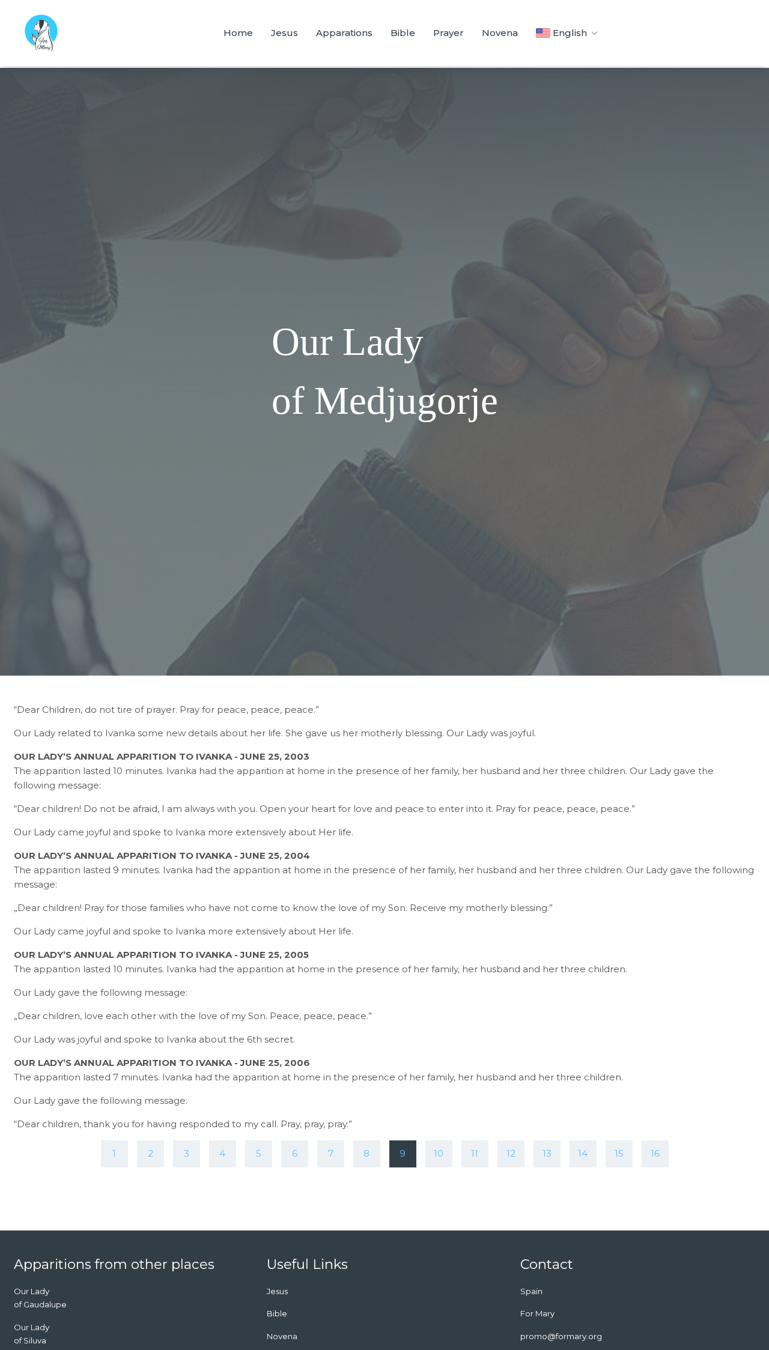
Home (238, 32)
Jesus (284, 32)
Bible (403, 32)
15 (619, 1153)
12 (510, 1153)
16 (655, 1153)
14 (583, 1153)
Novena (500, 32)
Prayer (448, 32)
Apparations (344, 32)
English (570, 32)
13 (547, 1153)
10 (438, 1153)
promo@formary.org (561, 1336)
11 (474, 1153)
